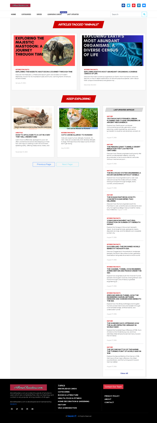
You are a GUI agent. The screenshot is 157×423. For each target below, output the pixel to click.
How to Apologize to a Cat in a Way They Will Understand (33, 136)
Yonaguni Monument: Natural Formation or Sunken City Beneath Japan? (123, 222)
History (62, 405)
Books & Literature (68, 395)
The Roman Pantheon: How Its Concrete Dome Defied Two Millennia (121, 199)
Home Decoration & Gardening (73, 401)
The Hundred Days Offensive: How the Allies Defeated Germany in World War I (123, 325)
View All (124, 373)
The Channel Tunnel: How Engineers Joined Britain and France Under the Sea (124, 271)
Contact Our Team (113, 386)
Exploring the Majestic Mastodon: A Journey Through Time (44, 72)
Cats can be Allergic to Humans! (76, 135)
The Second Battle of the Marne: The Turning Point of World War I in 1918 (124, 351)
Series (39, 14)
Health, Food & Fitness (69, 398)
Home (13, 14)
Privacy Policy (112, 396)
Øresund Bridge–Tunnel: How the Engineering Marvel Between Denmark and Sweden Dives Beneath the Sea (124, 298)
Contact (109, 402)
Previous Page (44, 164)
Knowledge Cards (67, 389)
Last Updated (73, 14)
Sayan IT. (13, 404)
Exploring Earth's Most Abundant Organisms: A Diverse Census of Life (110, 73)
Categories (26, 14)
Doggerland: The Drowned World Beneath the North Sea (123, 248)
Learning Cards (54, 13)
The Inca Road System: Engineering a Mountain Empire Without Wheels (124, 174)
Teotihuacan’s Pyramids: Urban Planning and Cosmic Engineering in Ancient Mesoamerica (123, 120)
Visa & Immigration (67, 408)
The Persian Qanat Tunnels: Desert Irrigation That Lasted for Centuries (123, 149)
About (108, 399)
